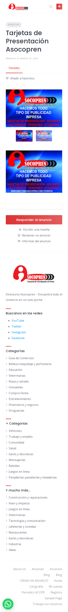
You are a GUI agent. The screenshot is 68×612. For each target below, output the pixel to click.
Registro (56, 592)
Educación (15, 370)
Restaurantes (18, 532)
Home (58, 581)
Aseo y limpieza (19, 503)
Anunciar (38, 569)
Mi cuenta (55, 586)
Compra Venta (18, 393)
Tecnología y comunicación (27, 521)
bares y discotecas (21, 454)
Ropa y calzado (19, 381)
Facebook (18, 338)
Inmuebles (16, 387)
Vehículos (15, 431)
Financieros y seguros (23, 405)
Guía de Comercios (21, 358)
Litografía (36, 586)
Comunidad (16, 442)
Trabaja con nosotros (47, 604)
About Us (19, 569)
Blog (47, 575)
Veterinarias (17, 376)
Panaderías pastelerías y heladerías (33, 477)
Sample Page (53, 598)
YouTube (18, 321)
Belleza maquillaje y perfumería (30, 364)
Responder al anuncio (34, 219)
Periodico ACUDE (33, 592)
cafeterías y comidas (22, 527)
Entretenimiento (20, 399)
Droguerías (16, 411)
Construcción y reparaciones (28, 497)
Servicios (13, 24)
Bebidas (14, 466)
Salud (12, 448)
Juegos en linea (19, 472)
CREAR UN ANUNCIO (34, 581)
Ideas (12, 550)
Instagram (19, 332)
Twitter (17, 326)
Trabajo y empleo (21, 437)
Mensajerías (17, 460)
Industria (15, 544)
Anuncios (56, 569)
